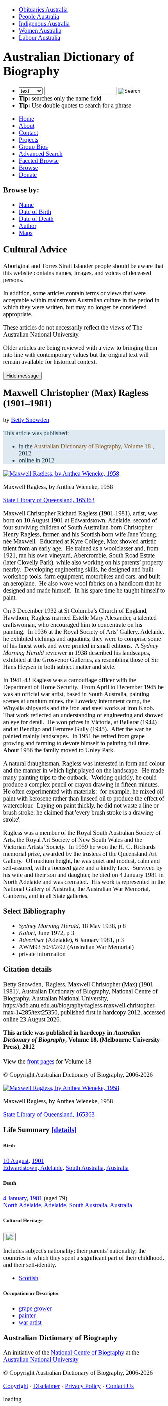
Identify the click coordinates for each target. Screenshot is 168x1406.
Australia (117, 1167)
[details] (64, 1130)
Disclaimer (46, 1386)
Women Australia (40, 30)
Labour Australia (39, 37)
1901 (38, 1160)
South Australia (85, 1167)
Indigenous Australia (44, 23)
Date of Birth (35, 211)
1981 (36, 1198)
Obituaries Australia (43, 9)
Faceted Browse (39, 160)
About (26, 125)
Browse (28, 167)
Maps (25, 232)
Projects (28, 139)
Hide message (22, 376)
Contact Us (120, 1386)
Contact (28, 132)
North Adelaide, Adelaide (34, 1205)
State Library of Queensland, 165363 (49, 500)
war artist (30, 1322)
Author (27, 225)
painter (27, 1315)
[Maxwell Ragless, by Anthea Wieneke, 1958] (61, 473)
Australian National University (41, 1359)
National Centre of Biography (87, 1352)
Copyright (15, 1386)
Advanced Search (41, 153)
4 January (15, 1198)
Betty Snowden (30, 419)
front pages (40, 1061)
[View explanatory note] (9, 1237)
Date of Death (36, 218)
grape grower (35, 1308)
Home (26, 118)
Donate (28, 174)
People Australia (39, 16)
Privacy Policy (83, 1386)
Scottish (28, 1278)
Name (26, 204)
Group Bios (33, 146)
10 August (16, 1160)
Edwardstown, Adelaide (33, 1167)
